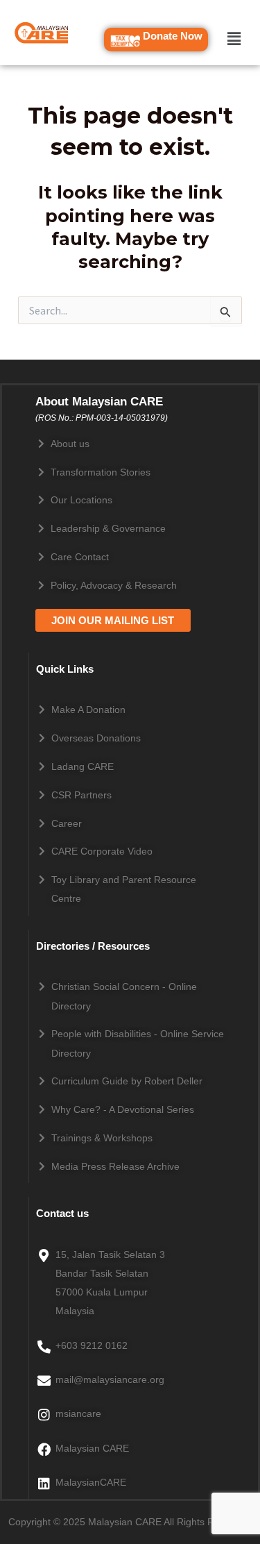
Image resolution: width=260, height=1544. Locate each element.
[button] (234, 38)
